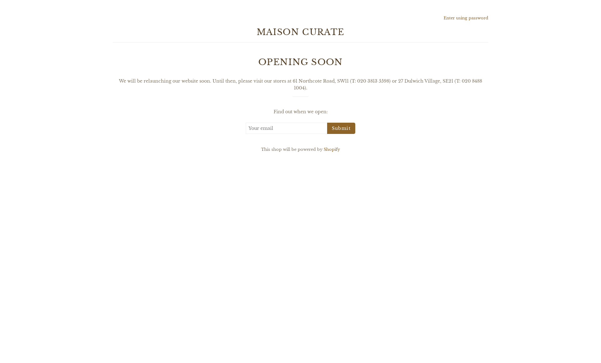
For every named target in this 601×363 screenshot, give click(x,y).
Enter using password (466, 18)
